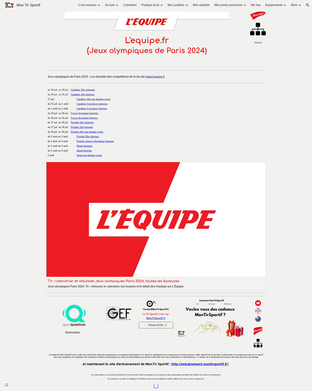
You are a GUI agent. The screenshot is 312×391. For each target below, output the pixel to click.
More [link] (294, 4)
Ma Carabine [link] (176, 4)
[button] (307, 5)
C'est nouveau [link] (87, 4)
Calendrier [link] (130, 4)
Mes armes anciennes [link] (228, 4)
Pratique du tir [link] (150, 4)
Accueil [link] (110, 4)
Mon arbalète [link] (201, 4)
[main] (147, 45)
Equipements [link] (273, 4)
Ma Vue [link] (256, 4)
